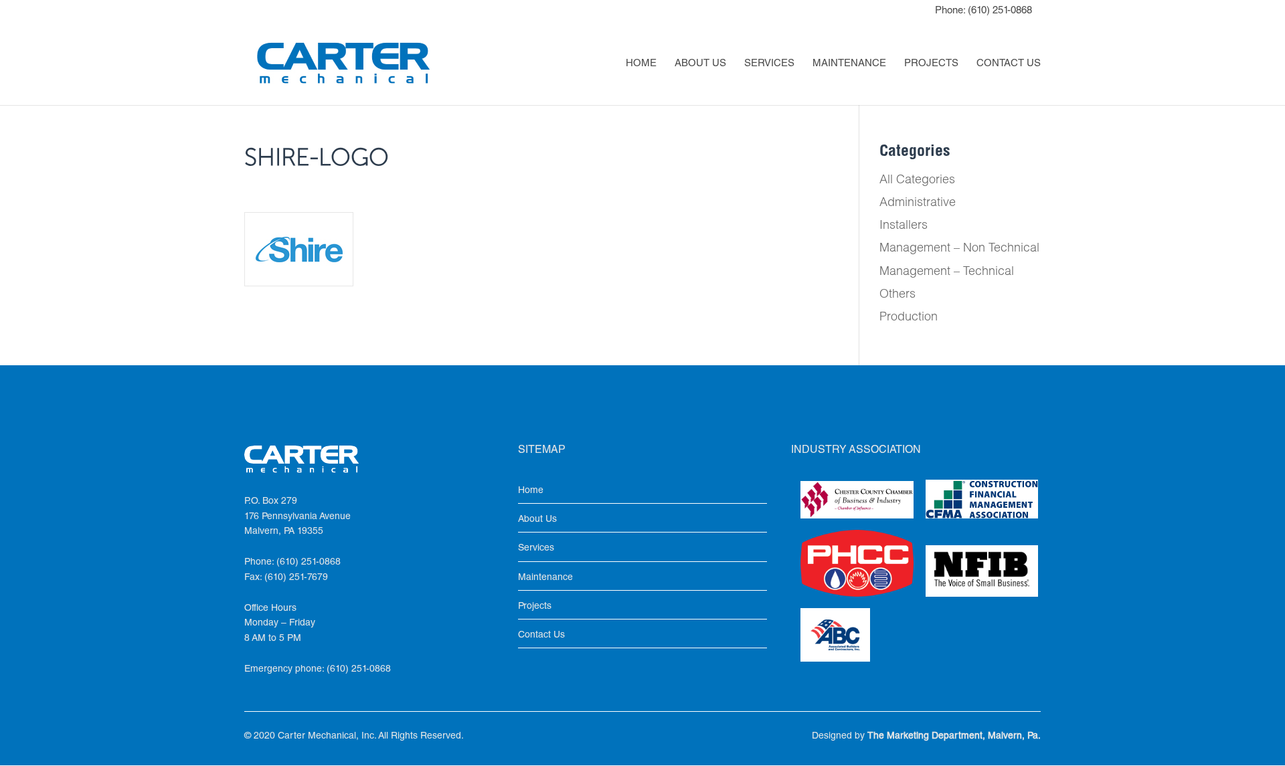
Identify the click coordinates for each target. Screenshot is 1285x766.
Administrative (917, 203)
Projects (931, 64)
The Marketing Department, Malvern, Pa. (954, 736)
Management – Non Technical (959, 249)
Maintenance (849, 64)
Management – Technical (946, 272)
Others (897, 295)
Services (769, 64)
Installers (903, 226)
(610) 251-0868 (1000, 11)
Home (641, 64)
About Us (700, 64)
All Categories (917, 181)
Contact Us (1008, 64)
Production (908, 318)
